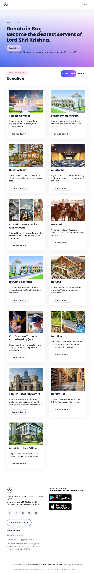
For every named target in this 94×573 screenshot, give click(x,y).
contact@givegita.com (24, 539)
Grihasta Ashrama (21, 282)
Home (9, 22)
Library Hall (58, 394)
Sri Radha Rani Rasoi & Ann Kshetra (23, 226)
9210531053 (18, 535)
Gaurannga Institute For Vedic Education (46, 564)
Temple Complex (19, 116)
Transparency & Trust (70, 569)
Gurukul (56, 282)
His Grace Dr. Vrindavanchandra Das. (23, 505)
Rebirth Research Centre (24, 394)
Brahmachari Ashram (65, 116)
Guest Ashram (18, 170)
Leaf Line (56, 336)
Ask (85, 4)
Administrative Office (23, 448)
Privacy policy (52, 569)
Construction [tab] (68, 73)
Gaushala (57, 224)
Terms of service (21, 569)
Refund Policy (37, 569)
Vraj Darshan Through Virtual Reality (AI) (23, 338)
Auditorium (58, 170)
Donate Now (14, 48)
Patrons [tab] (82, 73)
